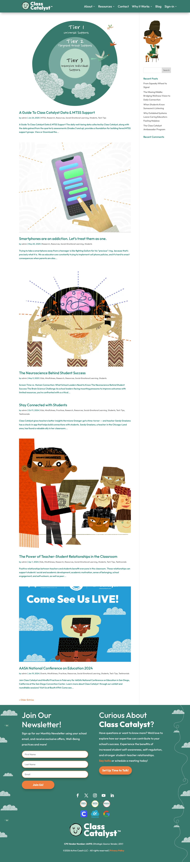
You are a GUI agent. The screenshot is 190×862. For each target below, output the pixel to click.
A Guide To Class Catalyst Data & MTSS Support (57, 112)
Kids (42, 378)
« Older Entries (26, 699)
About (88, 6)
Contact (123, 6)
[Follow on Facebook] (78, 795)
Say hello (105, 760)
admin (24, 118)
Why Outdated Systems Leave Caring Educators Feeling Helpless (155, 117)
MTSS (43, 118)
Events (43, 673)
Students (93, 118)
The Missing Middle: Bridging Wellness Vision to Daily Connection (156, 96)
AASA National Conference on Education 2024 (56, 668)
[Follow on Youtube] (103, 795)
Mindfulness (50, 378)
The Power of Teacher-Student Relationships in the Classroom (68, 556)
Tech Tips (102, 118)
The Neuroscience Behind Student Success (52, 373)
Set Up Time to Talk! (115, 770)
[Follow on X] (86, 795)
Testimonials (24, 414)
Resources (105, 6)
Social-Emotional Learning (77, 118)
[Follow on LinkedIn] (112, 795)
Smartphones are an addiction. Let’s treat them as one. (63, 238)
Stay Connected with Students (43, 405)
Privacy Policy (117, 850)
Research (51, 118)
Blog (158, 6)
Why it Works (141, 6)
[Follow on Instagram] (95, 795)
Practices (60, 410)
